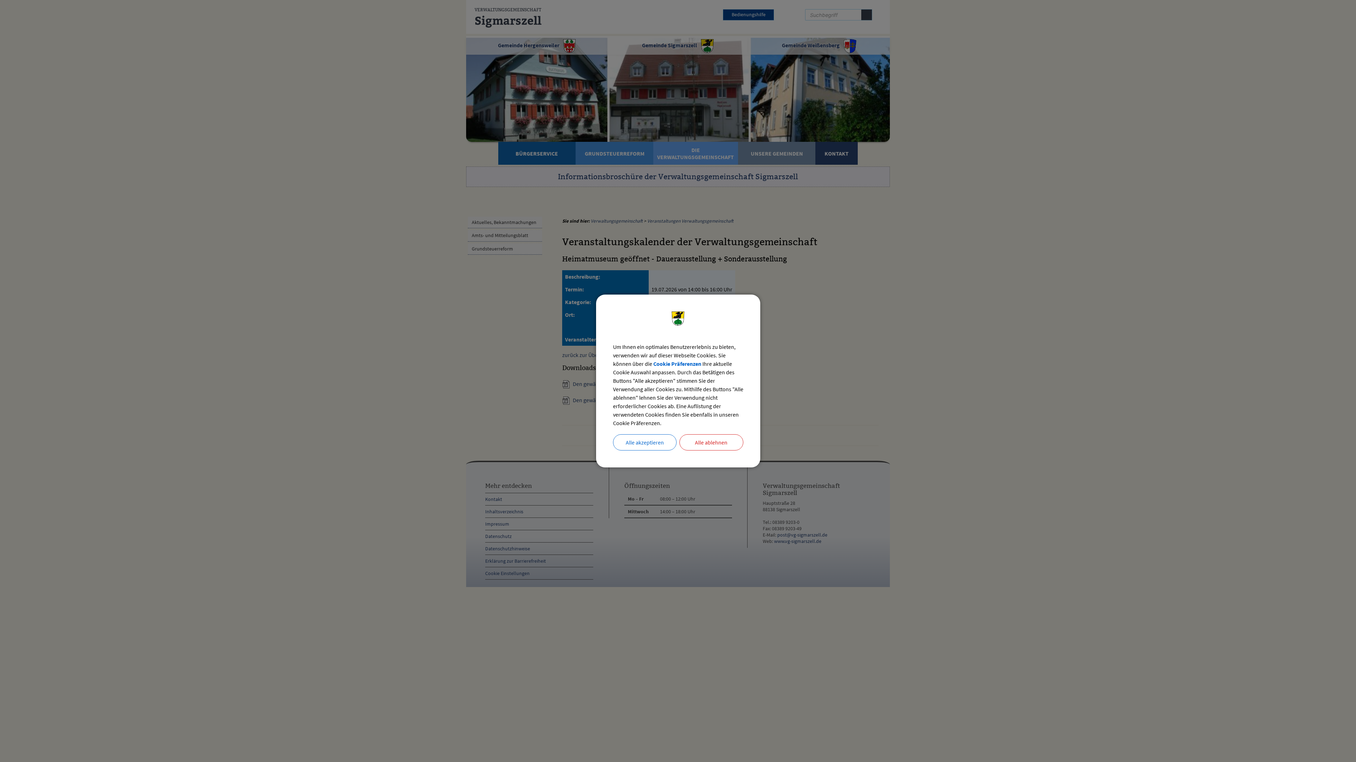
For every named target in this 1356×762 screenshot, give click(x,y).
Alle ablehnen (711, 442)
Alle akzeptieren (645, 442)
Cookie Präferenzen (677, 363)
